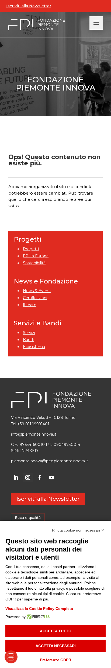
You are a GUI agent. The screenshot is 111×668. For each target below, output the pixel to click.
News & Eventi (37, 290)
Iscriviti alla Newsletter (28, 6)
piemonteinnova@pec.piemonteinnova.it (49, 461)
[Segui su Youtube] (51, 477)
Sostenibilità (34, 262)
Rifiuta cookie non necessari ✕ (78, 530)
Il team (29, 304)
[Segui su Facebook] (39, 477)
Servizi (29, 332)
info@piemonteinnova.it (33, 434)
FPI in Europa (35, 255)
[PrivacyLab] (38, 616)
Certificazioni (35, 297)
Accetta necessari (56, 646)
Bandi (28, 339)
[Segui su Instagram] (28, 477)
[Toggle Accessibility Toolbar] (11, 657)
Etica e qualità (28, 517)
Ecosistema (34, 346)
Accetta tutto (55, 631)
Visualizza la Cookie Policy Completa (39, 608)
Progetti (31, 248)
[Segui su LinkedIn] (16, 477)
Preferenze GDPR (55, 660)
